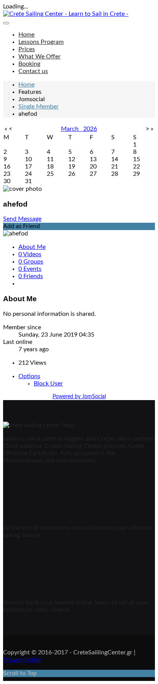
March (72, 129)
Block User (48, 383)
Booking (29, 64)
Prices (26, 49)
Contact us (33, 71)
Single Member (38, 106)
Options (29, 376)
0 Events (29, 269)
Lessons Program (41, 42)
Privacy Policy (22, 660)
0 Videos (29, 254)
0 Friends (30, 276)
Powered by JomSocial (79, 396)
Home (26, 35)
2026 (90, 129)
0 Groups (30, 262)
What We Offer (39, 56)
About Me (32, 247)
